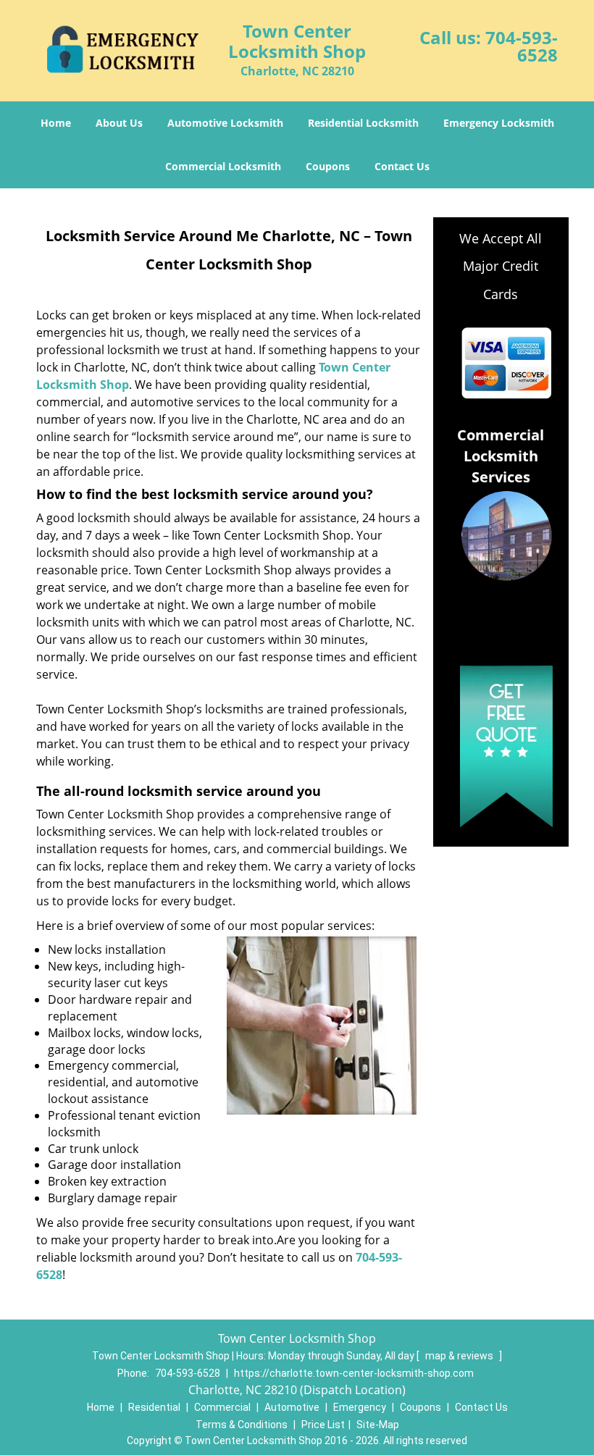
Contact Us (402, 166)
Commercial (222, 1407)
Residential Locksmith (363, 123)
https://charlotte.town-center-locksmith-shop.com (354, 1373)
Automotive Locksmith (225, 123)
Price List (323, 1424)
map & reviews (460, 1356)
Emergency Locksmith (498, 123)
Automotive (291, 1407)
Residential (154, 1407)
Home (56, 123)
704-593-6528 (521, 46)
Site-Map (377, 1424)
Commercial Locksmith (223, 166)
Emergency (359, 1407)
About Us (119, 123)
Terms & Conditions (242, 1424)
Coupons (328, 166)
